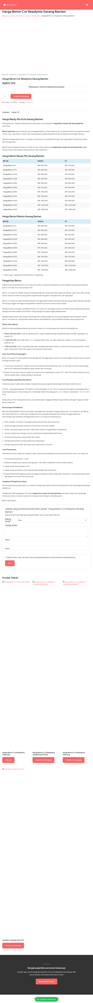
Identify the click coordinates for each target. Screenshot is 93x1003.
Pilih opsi (8, 760)
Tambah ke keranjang (21, 96)
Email (7, 548)
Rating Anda (8, 520)
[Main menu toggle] (87, 4)
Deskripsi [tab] (5, 112)
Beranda (5, 75)
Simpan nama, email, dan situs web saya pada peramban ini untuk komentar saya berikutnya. (41, 557)
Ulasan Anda (11, 525)
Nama (8, 540)
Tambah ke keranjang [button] (43, 760)
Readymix (13, 75)
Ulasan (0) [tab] (15, 112)
